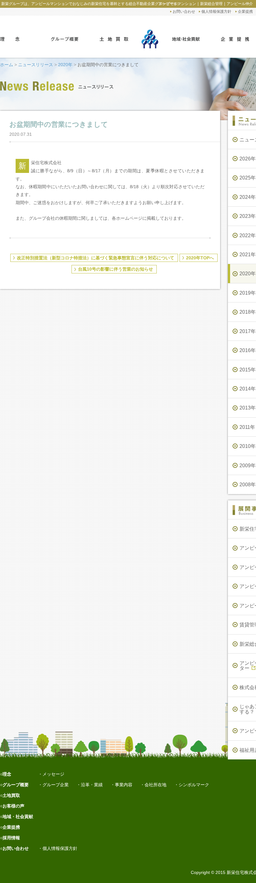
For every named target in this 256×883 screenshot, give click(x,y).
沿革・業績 (92, 784)
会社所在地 (155, 784)
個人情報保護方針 (216, 11)
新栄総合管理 (211, 4)
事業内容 (123, 784)
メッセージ (53, 774)
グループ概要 (15, 784)
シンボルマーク (194, 784)
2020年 (65, 64)
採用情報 (11, 838)
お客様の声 (13, 806)
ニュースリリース (35, 64)
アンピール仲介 (240, 4)
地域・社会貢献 (17, 816)
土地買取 (11, 795)
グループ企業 (55, 784)
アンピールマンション (177, 4)
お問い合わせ (184, 11)
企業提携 (245, 11)
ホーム (6, 64)
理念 (6, 774)
